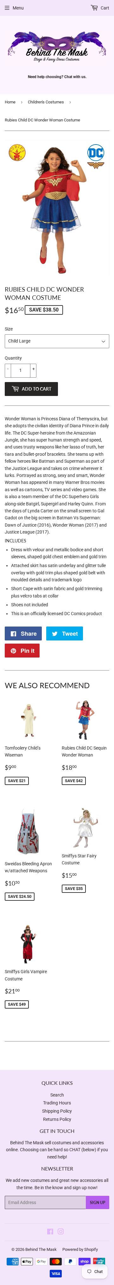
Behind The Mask (41, 1249)
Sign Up (97, 1202)
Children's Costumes (46, 102)
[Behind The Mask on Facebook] (50, 1232)
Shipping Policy (57, 1111)
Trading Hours (57, 1102)
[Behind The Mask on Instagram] (61, 1232)
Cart (104, 7)
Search (57, 1094)
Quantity (13, 358)
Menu (18, 7)
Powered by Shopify (80, 1249)
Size (9, 328)
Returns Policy (57, 1119)
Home (10, 102)
